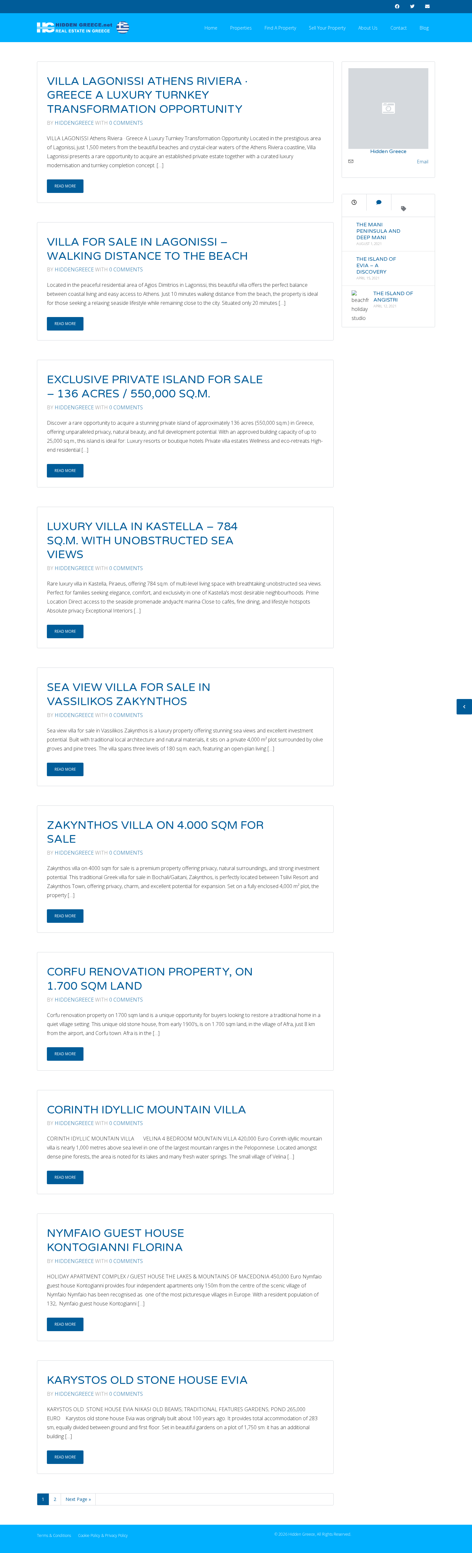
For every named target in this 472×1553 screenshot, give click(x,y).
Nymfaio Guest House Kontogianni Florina (115, 1240)
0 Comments (126, 122)
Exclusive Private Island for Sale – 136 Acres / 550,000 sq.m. (155, 387)
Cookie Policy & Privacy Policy (103, 1535)
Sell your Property (327, 28)
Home (211, 28)
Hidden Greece (388, 151)
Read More (65, 186)
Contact (398, 28)
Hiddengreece (74, 122)
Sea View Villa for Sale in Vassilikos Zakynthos (129, 694)
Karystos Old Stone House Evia (147, 1380)
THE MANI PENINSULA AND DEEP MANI (378, 231)
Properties (241, 28)
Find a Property (280, 28)
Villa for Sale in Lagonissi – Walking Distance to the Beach (147, 249)
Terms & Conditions (54, 1535)
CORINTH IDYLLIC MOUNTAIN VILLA (146, 1110)
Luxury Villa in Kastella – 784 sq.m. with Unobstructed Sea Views (142, 541)
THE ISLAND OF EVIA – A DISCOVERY (376, 265)
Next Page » (78, 1499)
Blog (424, 28)
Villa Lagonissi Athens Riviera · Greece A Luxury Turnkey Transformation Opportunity (147, 95)
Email (422, 162)
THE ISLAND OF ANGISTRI (393, 296)
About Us (368, 28)
